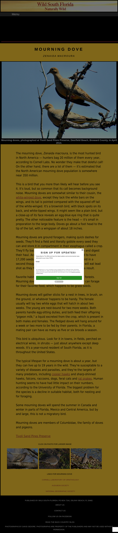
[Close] (82, 250)
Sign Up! (59, 278)
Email (37, 261)
